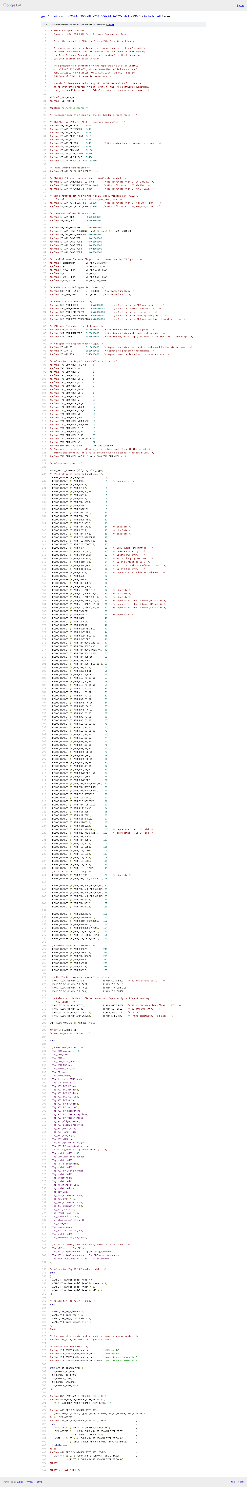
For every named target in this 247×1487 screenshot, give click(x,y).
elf (159, 16)
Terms (38, 1481)
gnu (44, 16)
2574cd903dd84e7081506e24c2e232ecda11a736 (104, 16)
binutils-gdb (58, 16)
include (149, 16)
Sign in (240, 5)
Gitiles (20, 1481)
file (110, 24)
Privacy (29, 1481)
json (241, 1481)
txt (233, 1481)
